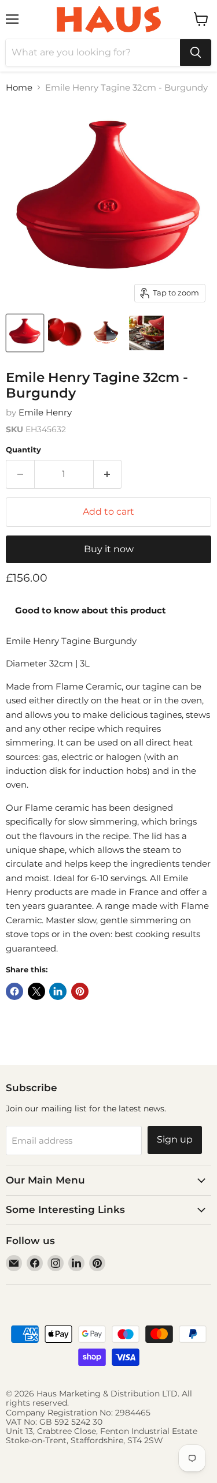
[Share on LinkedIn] (58, 991)
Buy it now (109, 549)
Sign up (175, 1139)
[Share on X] (36, 991)
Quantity (23, 449)
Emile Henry (45, 412)
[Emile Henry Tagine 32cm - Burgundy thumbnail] (24, 332)
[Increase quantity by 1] (108, 474)
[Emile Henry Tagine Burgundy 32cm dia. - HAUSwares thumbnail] (105, 332)
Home (19, 87)
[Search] (195, 52)
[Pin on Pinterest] (80, 991)
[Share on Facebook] (14, 991)
